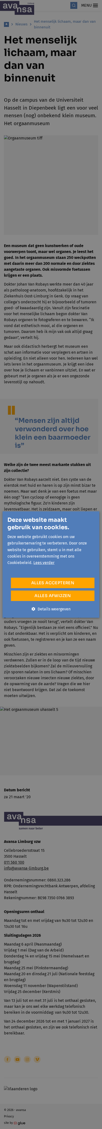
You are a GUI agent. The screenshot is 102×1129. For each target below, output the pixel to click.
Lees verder (43, 562)
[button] (51, 608)
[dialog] (51, 564)
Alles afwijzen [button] (52, 595)
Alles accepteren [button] (52, 582)
